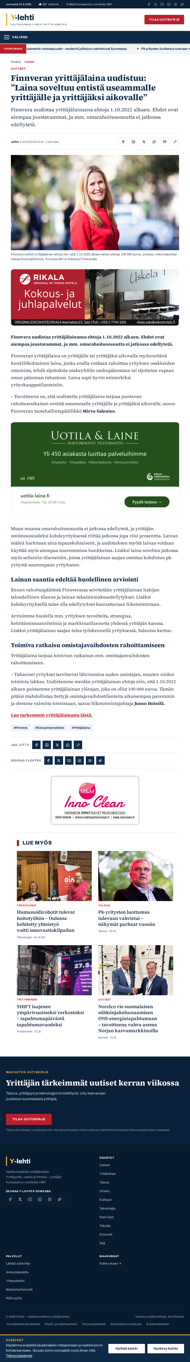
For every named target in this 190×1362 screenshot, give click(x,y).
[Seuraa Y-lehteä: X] (155, 4)
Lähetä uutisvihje (18, 1263)
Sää (102, 1243)
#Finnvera (20, 727)
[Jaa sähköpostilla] (164, 141)
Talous (104, 1182)
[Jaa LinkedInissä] (133, 141)
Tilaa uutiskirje (164, 19)
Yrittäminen (107, 1174)
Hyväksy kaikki (165, 1348)
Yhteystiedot (15, 1281)
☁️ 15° (48, 4)
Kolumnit (105, 1234)
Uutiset (29, 61)
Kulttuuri (105, 1200)
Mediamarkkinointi (19, 1289)
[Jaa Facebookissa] (123, 141)
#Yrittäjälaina (81, 727)
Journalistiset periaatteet (23, 1324)
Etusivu (16, 61)
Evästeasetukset (157, 1324)
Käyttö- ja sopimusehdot (61, 1324)
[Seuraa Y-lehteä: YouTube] (162, 4)
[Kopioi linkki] (175, 141)
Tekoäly (105, 1226)
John (15, 142)
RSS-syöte (14, 1298)
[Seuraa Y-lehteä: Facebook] (149, 4)
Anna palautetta (17, 1272)
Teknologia (107, 1208)
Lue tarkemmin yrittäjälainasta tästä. (52, 715)
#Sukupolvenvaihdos (49, 727)
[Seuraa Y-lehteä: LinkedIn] (169, 4)
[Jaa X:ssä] (144, 141)
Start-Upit (106, 1217)
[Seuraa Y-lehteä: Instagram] (175, 4)
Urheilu (104, 1191)
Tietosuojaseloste (94, 1324)
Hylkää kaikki (127, 1348)
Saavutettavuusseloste (126, 1324)
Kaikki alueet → (110, 1263)
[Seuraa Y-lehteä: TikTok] (182, 4)
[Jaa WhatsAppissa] (154, 141)
